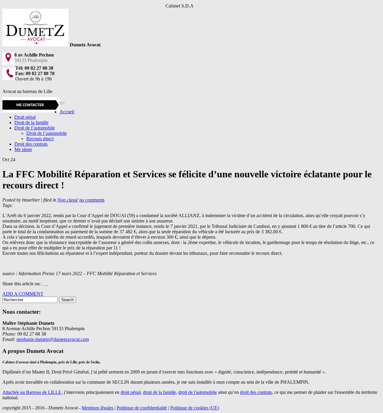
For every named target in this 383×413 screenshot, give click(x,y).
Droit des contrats (31, 144)
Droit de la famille (31, 122)
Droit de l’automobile (34, 127)
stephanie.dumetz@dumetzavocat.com (52, 339)
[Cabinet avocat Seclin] (35, 44)
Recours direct (40, 138)
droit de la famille (159, 392)
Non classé (67, 199)
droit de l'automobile (197, 392)
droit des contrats (256, 392)
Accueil (67, 111)
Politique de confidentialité (142, 407)
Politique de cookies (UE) (194, 407)
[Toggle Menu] (62, 103)
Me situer (23, 149)
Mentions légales (97, 407)
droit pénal (131, 392)
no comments (91, 199)
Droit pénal (25, 117)
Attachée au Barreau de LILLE (31, 392)
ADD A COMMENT (22, 293)
